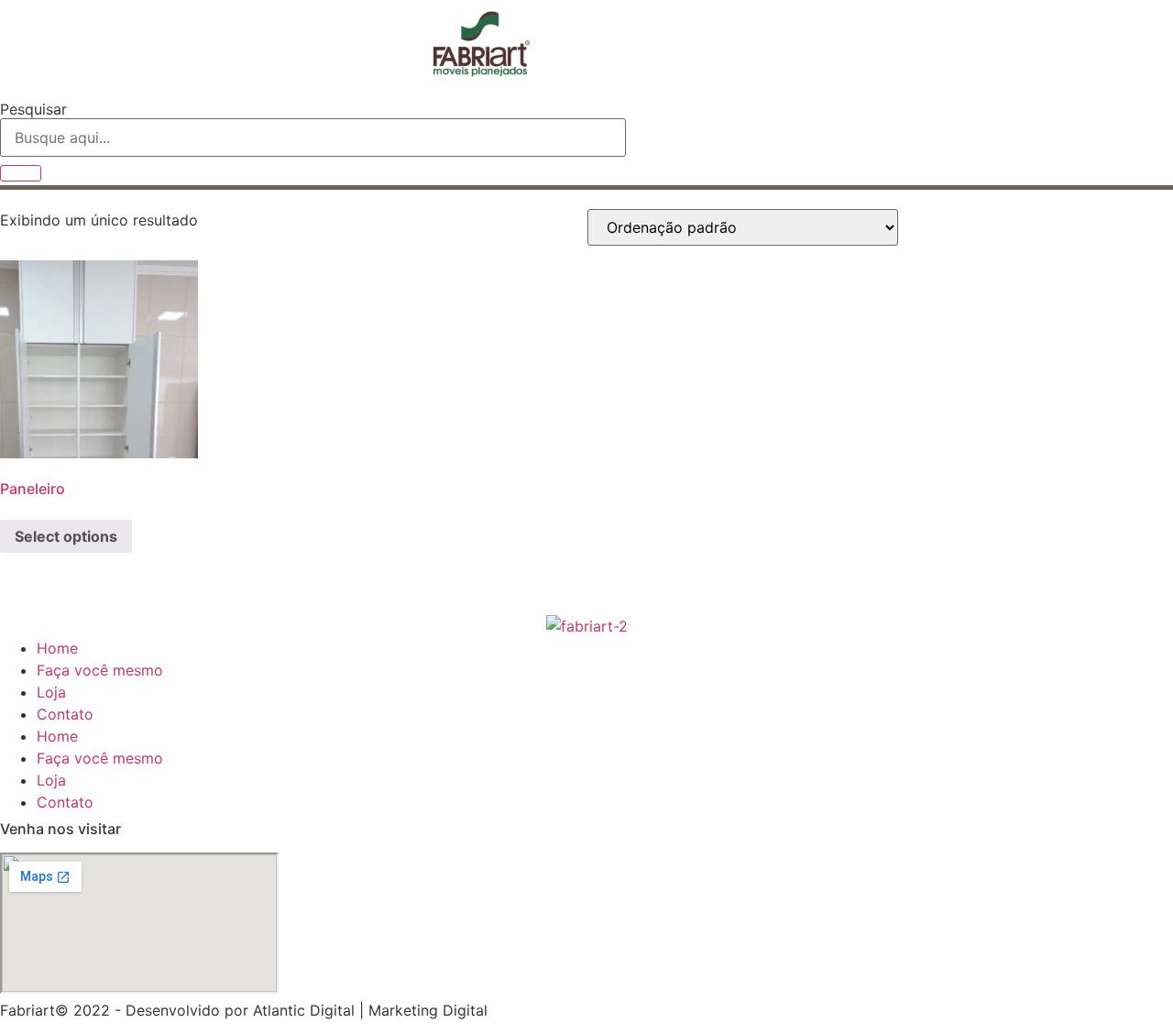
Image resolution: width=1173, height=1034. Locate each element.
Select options (66, 536)
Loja (51, 692)
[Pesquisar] (20, 173)
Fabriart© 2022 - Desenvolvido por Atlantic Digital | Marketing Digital (244, 1010)
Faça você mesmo (100, 670)
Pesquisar (33, 109)
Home (57, 648)
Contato (65, 714)
